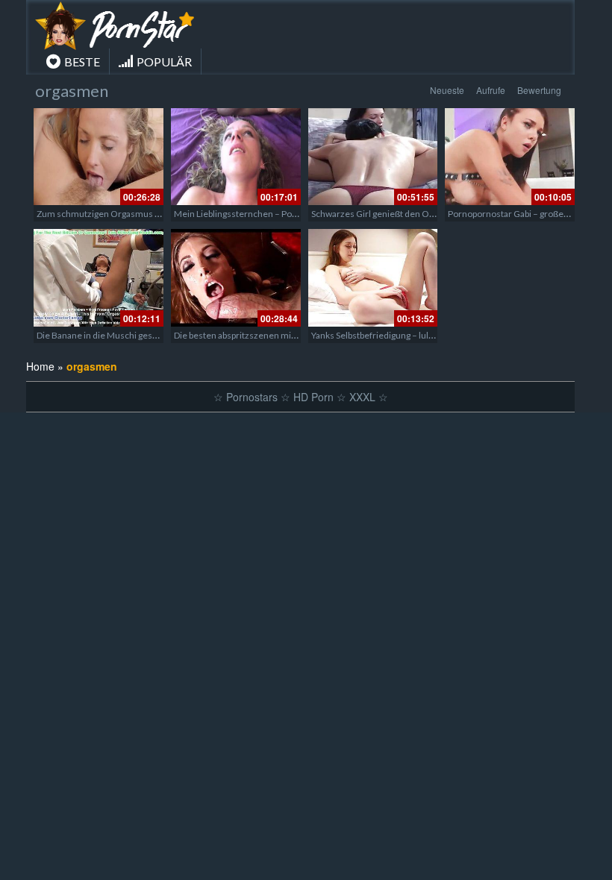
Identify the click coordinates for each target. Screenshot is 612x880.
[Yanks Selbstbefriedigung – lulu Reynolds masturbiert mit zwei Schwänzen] (373, 277)
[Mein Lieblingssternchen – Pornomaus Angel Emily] (236, 156)
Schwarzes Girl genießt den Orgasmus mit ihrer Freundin (425, 213)
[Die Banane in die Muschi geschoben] (98, 277)
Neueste (447, 90)
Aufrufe (490, 90)
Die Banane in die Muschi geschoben (109, 335)
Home (40, 366)
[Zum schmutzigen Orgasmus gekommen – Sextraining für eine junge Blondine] (98, 156)
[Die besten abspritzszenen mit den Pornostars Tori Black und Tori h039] (236, 277)
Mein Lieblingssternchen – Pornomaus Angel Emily (275, 213)
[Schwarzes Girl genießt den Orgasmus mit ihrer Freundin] (373, 156)
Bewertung (539, 90)
